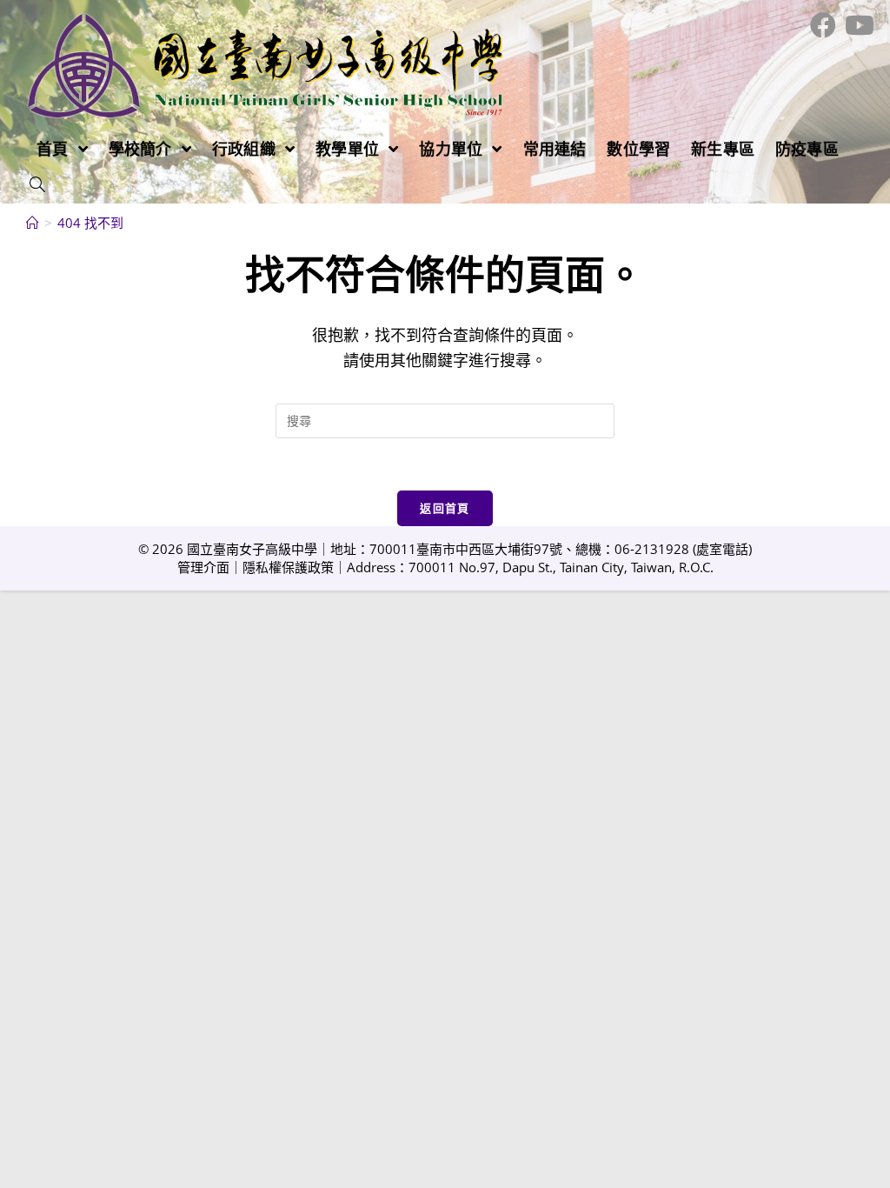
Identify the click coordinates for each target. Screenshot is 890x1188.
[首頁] (32, 222)
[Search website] (37, 185)
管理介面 (203, 567)
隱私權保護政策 (288, 567)
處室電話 (722, 548)
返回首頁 (444, 508)
